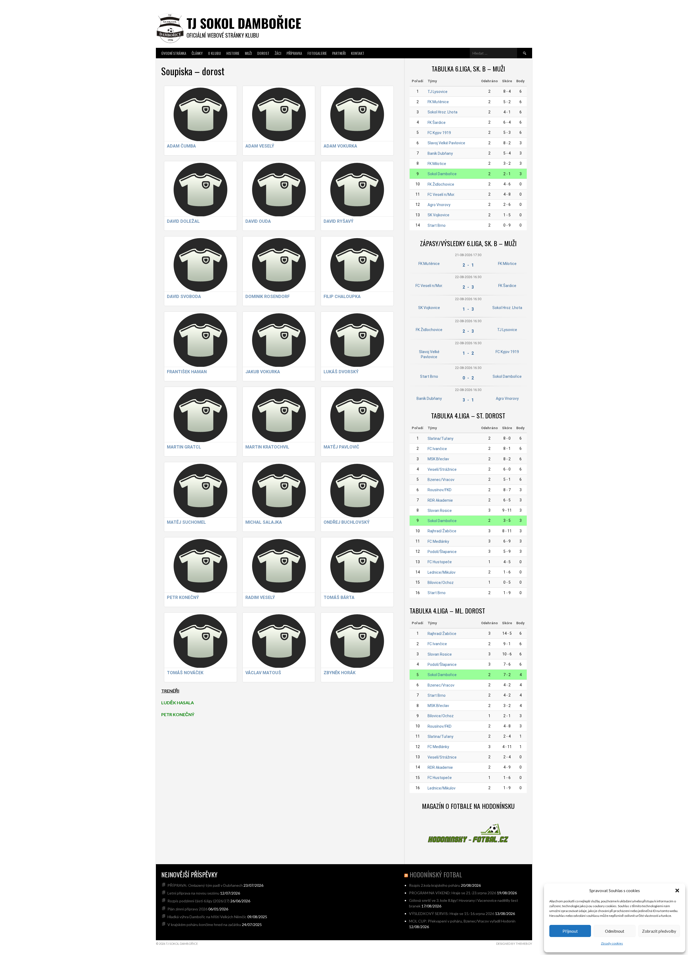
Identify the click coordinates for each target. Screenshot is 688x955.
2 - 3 (468, 287)
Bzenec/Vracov (441, 479)
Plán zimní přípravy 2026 (187, 909)
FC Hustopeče (440, 562)
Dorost (263, 53)
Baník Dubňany (440, 153)
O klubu (214, 53)
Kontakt (357, 53)
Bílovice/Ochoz (441, 582)
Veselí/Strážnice (442, 469)
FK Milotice (437, 163)
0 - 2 (468, 377)
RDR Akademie (440, 500)
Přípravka (294, 53)
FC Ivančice (437, 449)
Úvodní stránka (173, 53)
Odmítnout (614, 931)
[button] (677, 890)
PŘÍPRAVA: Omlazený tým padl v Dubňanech (205, 885)
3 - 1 (468, 400)
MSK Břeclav (438, 459)
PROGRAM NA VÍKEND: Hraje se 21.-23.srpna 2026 (452, 893)
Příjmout (570, 931)
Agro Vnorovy (439, 205)
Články (197, 53)
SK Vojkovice (438, 215)
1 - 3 (468, 309)
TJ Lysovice (437, 91)
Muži (248, 53)
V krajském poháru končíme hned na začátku (204, 924)
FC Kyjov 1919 (439, 133)
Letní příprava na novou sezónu (193, 893)
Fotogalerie (317, 53)
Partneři (339, 53)
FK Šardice (437, 122)
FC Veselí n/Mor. (441, 194)
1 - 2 (468, 353)
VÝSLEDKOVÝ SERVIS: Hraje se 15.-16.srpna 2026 (451, 913)
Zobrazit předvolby (659, 931)
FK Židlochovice (441, 184)
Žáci (278, 53)
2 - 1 (468, 265)
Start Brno (437, 225)
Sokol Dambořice (442, 174)
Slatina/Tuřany (440, 438)
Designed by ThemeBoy (514, 943)
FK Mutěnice (438, 102)
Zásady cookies (612, 943)
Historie (232, 53)
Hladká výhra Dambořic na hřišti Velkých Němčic (206, 916)
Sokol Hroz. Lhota (442, 112)
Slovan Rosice (440, 510)
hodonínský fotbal (436, 874)
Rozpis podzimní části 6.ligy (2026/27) (198, 901)
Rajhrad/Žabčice (442, 531)
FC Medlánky (438, 541)
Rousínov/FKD (440, 490)
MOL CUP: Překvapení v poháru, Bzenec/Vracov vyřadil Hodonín (462, 921)
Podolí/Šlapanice (442, 552)
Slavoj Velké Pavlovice (446, 143)
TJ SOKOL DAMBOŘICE (244, 23)
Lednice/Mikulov (442, 572)
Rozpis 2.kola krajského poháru (434, 885)
